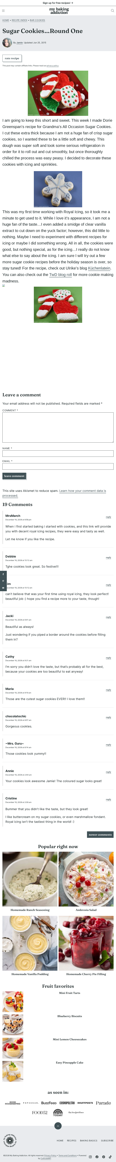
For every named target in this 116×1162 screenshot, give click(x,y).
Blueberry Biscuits (69, 1016)
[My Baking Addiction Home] (59, 10)
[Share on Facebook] (3, 574)
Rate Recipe (12, 58)
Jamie (19, 42)
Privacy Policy (50, 1155)
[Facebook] (97, 1157)
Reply (108, 517)
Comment (10, 410)
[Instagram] (90, 1157)
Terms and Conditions (67, 1155)
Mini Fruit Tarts (69, 993)
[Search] (112, 10)
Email (7, 461)
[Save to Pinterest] (3, 581)
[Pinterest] (103, 1157)
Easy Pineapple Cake (69, 1062)
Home (5, 20)
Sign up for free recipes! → (58, 2)
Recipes (71, 1140)
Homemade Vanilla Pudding (29, 974)
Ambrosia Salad (86, 910)
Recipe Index (19, 20)
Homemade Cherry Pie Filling (86, 974)
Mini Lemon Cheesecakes (70, 1039)
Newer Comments (100, 834)
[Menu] (3, 10)
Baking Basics (88, 1140)
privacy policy (53, 65)
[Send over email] (3, 587)
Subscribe (107, 1140)
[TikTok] (110, 1157)
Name (7, 448)
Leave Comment (14, 476)
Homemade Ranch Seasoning (30, 910)
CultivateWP (46, 1158)
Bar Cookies (37, 20)
